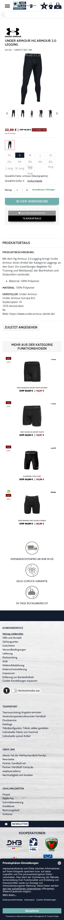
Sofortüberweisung (12, 802)
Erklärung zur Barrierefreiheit (18, 677)
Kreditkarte (8, 806)
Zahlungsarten (10, 641)
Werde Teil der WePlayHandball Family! (24, 755)
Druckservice (9, 720)
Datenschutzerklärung (14, 669)
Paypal (6, 794)
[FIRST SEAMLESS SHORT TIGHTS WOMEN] (32, 375)
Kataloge (7, 724)
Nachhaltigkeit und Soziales (17, 775)
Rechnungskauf (10, 810)
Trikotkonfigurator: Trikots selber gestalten (25, 728)
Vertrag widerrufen (12, 633)
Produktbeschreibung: (18, 252)
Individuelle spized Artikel (16, 736)
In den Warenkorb (32, 201)
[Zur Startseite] (24, 5)
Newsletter (8, 759)
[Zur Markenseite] (13, 33)
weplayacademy (11, 771)
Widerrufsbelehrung (13, 665)
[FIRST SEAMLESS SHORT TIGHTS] (32, 420)
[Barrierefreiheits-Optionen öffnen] (6, 691)
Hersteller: (10, 294)
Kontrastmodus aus (29, 690)
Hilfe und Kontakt (11, 637)
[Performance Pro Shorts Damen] (32, 508)
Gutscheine (8, 645)
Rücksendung (9, 657)
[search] (32, 15)
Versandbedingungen (14, 649)
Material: (8, 287)
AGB (5, 661)
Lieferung (7, 653)
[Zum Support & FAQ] (44, 5)
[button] (7, 6)
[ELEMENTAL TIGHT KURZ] (32, 464)
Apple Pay (8, 798)
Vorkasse (7, 814)
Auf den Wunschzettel (33, 213)
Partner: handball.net (14, 763)
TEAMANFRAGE (32, 218)
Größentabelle (34, 181)
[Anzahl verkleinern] (17, 190)
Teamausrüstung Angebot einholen (21, 712)
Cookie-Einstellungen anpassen (19, 680)
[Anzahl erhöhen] (27, 190)
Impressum (8, 673)
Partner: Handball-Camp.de (17, 767)
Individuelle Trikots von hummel (20, 732)
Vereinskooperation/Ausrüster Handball (24, 716)
